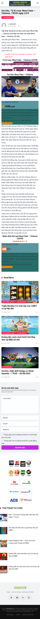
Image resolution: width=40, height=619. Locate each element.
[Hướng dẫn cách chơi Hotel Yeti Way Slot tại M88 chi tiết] (20, 325)
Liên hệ (18, 614)
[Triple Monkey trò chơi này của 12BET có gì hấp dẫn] (20, 292)
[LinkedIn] (22, 597)
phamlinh (13, 24)
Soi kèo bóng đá (7, 17)
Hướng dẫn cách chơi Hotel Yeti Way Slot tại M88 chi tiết (18, 338)
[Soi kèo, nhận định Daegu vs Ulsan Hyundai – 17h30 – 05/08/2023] (20, 357)
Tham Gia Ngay (7, 123)
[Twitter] (11, 597)
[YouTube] (17, 597)
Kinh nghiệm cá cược (8, 302)
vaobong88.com (10, 608)
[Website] (28, 597)
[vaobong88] (20, 3)
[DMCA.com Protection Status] (20, 588)
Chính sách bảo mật (28, 614)
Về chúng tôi (10, 614)
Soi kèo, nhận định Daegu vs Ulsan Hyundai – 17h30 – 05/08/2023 (17, 372)
